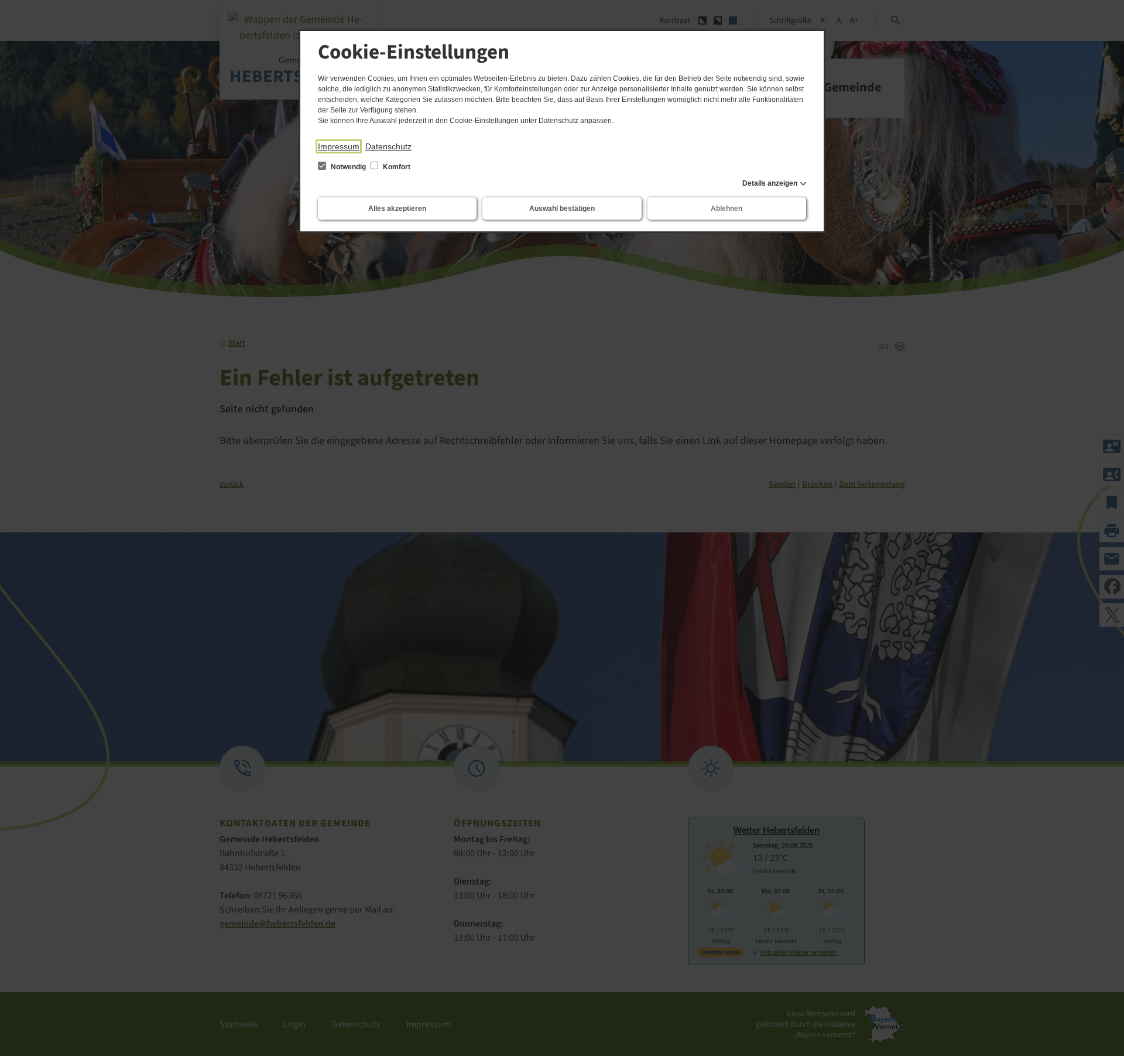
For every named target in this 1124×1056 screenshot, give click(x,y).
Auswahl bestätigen (562, 208)
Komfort (395, 167)
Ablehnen (726, 208)
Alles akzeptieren (397, 208)
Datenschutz (388, 146)
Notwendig (348, 167)
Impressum (338, 146)
